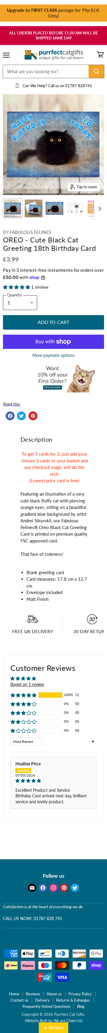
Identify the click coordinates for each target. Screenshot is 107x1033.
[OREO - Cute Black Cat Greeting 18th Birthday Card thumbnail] (12, 208)
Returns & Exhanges (73, 1000)
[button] (17, 287)
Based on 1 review (27, 684)
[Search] (96, 71)
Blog (80, 1006)
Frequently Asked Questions (46, 1006)
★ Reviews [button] (54, 1027)
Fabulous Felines (30, 232)
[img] (53, 781)
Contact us (19, 1000)
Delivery (42, 1000)
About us (54, 994)
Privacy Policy (80, 994)
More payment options (53, 355)
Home (14, 994)
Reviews (33, 994)
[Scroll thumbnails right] (98, 209)
